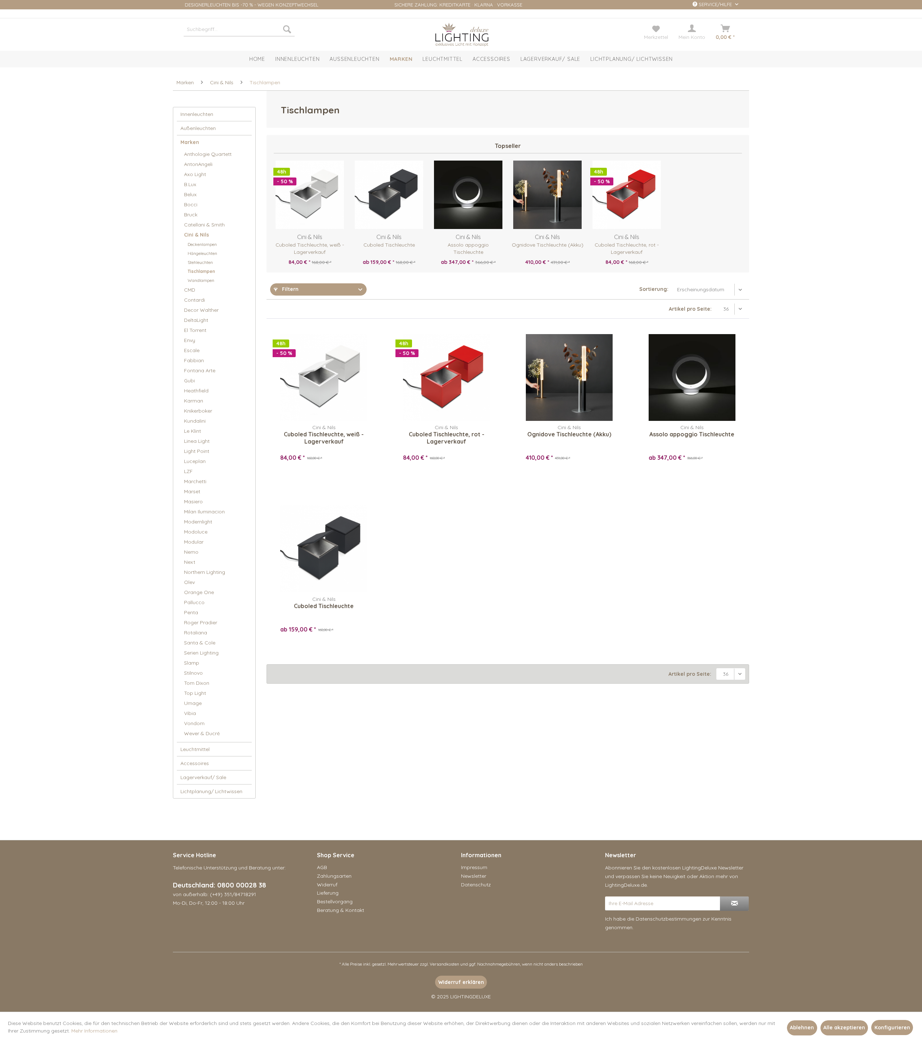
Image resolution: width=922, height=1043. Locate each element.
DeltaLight (196, 320)
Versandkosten (444, 964)
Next (189, 562)
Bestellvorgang (335, 901)
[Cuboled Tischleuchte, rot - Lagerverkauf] (627, 195)
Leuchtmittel (195, 749)
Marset (192, 491)
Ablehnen (802, 1027)
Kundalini (195, 421)
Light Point (196, 451)
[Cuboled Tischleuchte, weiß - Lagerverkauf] (310, 195)
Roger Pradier (200, 622)
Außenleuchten (198, 128)
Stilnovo (193, 673)
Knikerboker (198, 411)
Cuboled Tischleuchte (389, 245)
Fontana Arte (199, 370)
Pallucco (194, 602)
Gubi (189, 380)
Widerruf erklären (461, 982)
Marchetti (195, 481)
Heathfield (196, 390)
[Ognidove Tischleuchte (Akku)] (547, 195)
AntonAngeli (198, 164)
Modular (193, 542)
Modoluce (195, 532)
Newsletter (473, 876)
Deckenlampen (202, 244)
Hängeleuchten (202, 253)
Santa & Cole (199, 642)
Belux (190, 194)
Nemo (191, 552)
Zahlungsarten (334, 876)
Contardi (194, 300)
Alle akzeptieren (844, 1027)
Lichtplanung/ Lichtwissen (211, 791)
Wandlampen (201, 280)
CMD (189, 290)
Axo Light (195, 174)
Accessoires (194, 763)
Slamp (191, 663)
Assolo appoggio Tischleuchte (468, 248)
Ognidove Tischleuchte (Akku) (547, 245)
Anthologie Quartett (208, 154)
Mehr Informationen (94, 1031)
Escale (192, 350)
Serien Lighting (201, 652)
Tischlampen (201, 271)
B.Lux (190, 184)
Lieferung (328, 893)
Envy (189, 340)
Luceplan (195, 461)
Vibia (190, 713)
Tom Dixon (196, 683)
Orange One (199, 592)
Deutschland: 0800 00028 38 (219, 885)
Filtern (290, 289)
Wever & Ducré (202, 733)
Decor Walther (201, 310)
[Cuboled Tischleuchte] (389, 195)
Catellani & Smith (204, 224)
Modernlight (198, 521)
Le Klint (192, 431)
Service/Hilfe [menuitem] (715, 4)
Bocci (190, 204)
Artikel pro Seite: (690, 309)
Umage (193, 703)
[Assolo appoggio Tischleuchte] (468, 195)
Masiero (193, 501)
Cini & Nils (196, 234)
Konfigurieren (892, 1027)
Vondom (194, 723)
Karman (193, 400)
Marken (189, 142)
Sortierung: (653, 289)
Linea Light (197, 441)
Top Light (195, 693)
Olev (189, 582)
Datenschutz (476, 884)
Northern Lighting (204, 572)
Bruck (190, 214)
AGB (322, 867)
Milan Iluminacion (204, 511)
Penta (191, 612)
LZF (188, 471)
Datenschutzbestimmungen (668, 919)
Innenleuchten (196, 114)
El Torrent (195, 330)
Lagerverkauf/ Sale (203, 777)
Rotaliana (195, 632)
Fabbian (194, 360)
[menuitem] (239, 29)
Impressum (474, 867)
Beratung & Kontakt (340, 910)
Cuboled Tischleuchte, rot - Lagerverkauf (627, 248)
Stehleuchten (200, 262)
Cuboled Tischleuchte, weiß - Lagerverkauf (310, 248)
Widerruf (327, 884)
